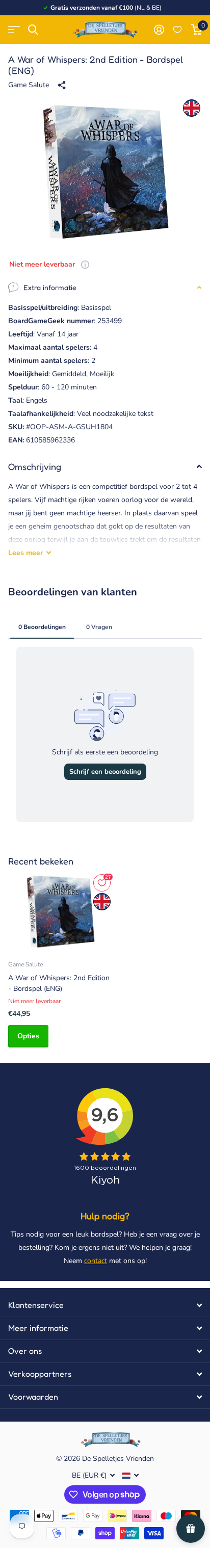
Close (105, 1305)
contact (95, 1261)
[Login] (158, 29)
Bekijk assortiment (14, 29)
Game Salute (28, 85)
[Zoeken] (33, 29)
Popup (85, 264)
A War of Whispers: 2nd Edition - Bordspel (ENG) (59, 983)
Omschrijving (34, 466)
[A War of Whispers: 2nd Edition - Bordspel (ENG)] (60, 912)
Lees (25, 553)
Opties (28, 1036)
